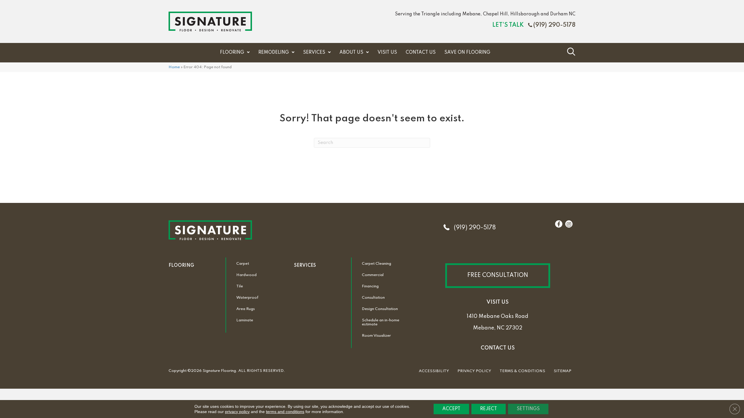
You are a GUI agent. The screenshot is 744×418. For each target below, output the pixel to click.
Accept (451, 409)
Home (174, 67)
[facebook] (558, 224)
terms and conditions (285, 411)
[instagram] (569, 224)
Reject (488, 409)
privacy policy (237, 411)
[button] (497, 275)
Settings (528, 409)
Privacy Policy (474, 371)
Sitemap (562, 371)
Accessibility (434, 371)
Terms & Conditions (522, 371)
